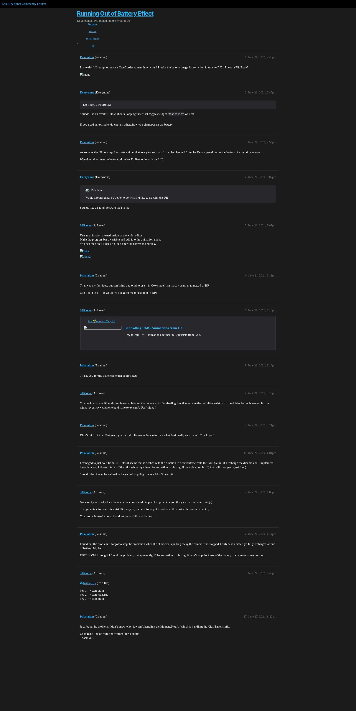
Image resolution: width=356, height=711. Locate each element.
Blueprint (92, 24)
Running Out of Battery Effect (115, 13)
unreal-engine (92, 38)
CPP (92, 46)
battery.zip (89, 583)
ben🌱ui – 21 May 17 (101, 321)
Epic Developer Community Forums (24, 3)
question (93, 31)
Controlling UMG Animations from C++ (154, 328)
